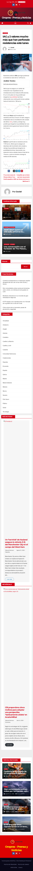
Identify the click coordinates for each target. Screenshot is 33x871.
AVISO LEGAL (14, 867)
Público (5, 403)
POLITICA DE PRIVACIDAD (10, 864)
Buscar (4, 261)
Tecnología (6, 411)
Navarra (5, 395)
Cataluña (5, 349)
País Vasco (6, 399)
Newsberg (21, 860)
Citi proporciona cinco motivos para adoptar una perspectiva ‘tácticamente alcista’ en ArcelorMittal (16, 712)
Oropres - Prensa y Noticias (16, 17)
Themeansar (28, 860)
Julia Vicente (21, 776)
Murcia (5, 391)
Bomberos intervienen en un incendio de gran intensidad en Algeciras (15, 809)
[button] (28, 23)
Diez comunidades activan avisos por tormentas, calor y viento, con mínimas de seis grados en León (16, 290)
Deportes (5, 362)
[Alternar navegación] (15, 23)
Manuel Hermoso (9, 550)
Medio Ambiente (7, 382)
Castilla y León (7, 345)
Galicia (5, 374)
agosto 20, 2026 (10, 793)
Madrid (5, 378)
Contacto (20, 867)
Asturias (5, 333)
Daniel (12, 47)
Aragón (5, 329)
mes (11, 122)
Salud (4, 407)
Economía (5, 33)
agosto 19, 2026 (10, 811)
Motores (5, 387)
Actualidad (12, 227)
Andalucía (5, 325)
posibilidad (14, 97)
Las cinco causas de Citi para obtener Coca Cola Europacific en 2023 (9, 177)
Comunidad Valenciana (9, 354)
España (5, 370)
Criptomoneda (7, 358)
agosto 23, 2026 (10, 776)
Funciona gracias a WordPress (9, 860)
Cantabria (5, 337)
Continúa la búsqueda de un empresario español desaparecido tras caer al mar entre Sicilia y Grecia (16, 282)
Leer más (9, 579)
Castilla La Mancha (8, 341)
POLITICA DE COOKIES (23, 864)
